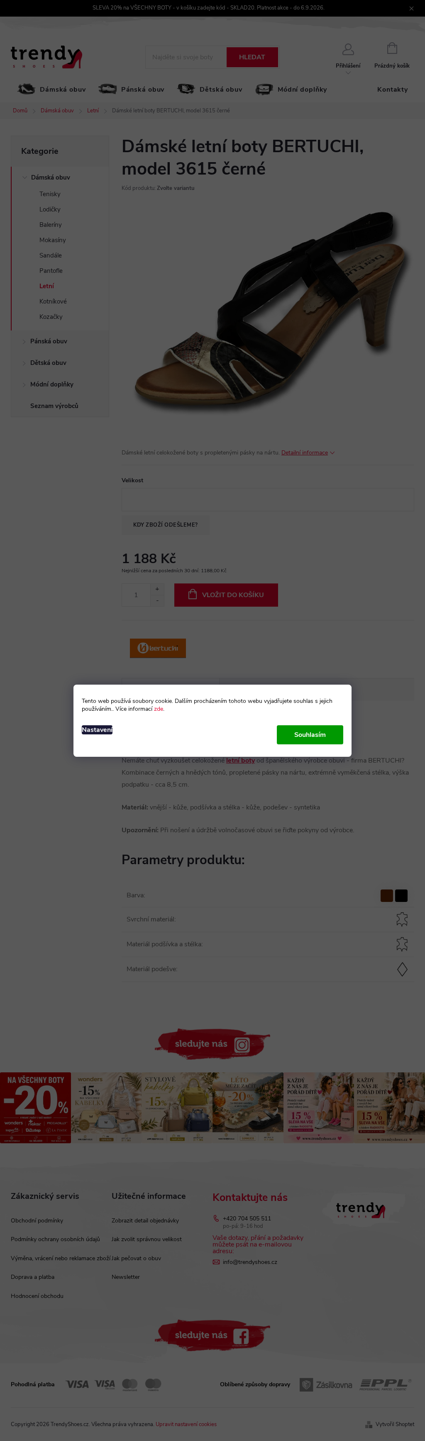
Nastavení (97, 729)
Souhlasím (310, 734)
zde (158, 709)
